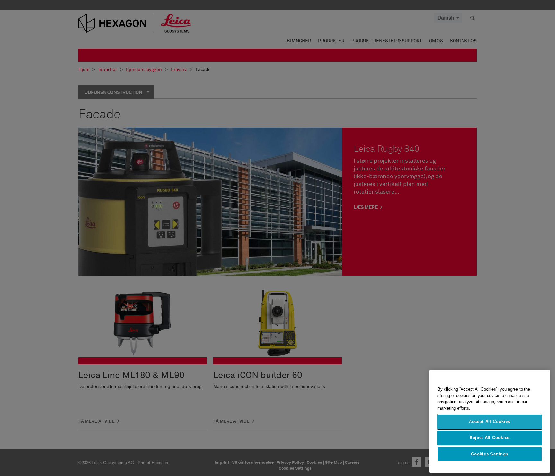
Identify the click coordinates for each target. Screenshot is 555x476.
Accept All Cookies (489, 421)
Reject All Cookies (490, 437)
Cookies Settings (489, 454)
